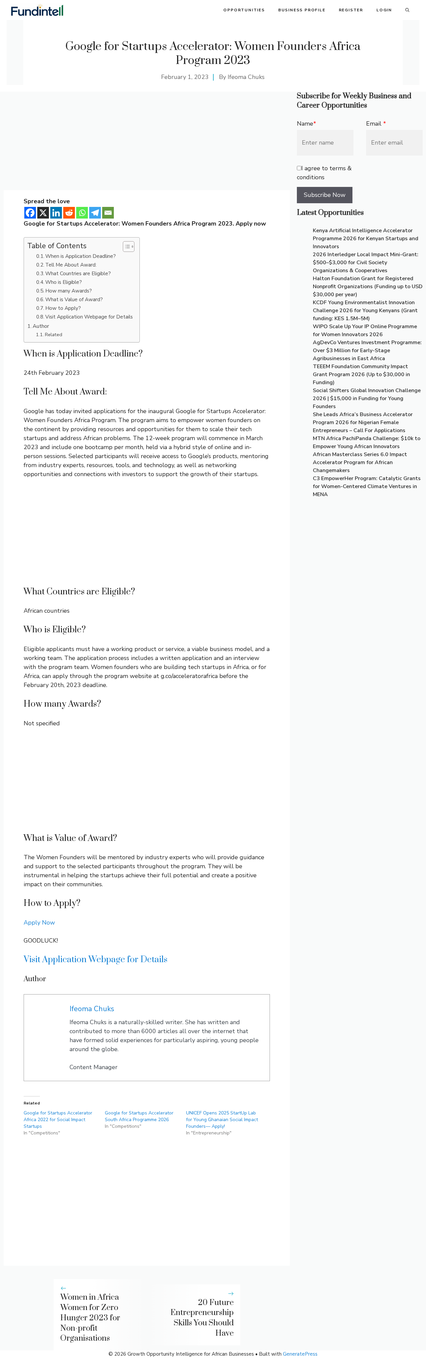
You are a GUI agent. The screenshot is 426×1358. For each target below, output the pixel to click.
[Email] (108, 213)
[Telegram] (95, 213)
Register (351, 10)
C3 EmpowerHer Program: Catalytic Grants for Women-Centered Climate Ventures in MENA (367, 486)
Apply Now (39, 923)
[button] (407, 10)
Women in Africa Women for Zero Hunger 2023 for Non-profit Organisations (90, 1317)
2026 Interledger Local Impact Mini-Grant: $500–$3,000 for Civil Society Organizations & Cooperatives (365, 262)
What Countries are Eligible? (78, 273)
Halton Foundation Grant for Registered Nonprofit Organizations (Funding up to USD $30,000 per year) (368, 286)
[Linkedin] (56, 213)
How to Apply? (63, 308)
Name (306, 124)
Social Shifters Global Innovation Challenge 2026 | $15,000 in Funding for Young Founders (367, 398)
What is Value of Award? (74, 299)
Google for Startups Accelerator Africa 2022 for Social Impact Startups (58, 1119)
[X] (43, 213)
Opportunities (244, 10)
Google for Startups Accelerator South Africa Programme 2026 (139, 1116)
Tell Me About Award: (71, 264)
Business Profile (301, 10)
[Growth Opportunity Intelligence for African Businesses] (37, 10)
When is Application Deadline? (80, 256)
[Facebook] (30, 213)
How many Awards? (68, 290)
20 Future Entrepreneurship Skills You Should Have (202, 1318)
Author (41, 326)
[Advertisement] (146, 141)
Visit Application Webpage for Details (89, 316)
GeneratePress (300, 1354)
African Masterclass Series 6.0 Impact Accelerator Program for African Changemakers (360, 462)
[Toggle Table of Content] (125, 246)
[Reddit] (69, 213)
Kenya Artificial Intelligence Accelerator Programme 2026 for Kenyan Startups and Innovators (365, 238)
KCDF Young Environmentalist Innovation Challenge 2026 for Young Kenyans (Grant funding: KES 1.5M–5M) (365, 310)
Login (384, 10)
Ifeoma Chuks (246, 77)
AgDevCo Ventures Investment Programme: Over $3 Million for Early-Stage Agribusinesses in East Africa (367, 350)
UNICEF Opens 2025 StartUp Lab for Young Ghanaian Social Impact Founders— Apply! (222, 1119)
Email (376, 124)
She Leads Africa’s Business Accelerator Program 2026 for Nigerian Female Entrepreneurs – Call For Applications (363, 422)
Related (53, 334)
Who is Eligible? (63, 282)
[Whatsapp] (82, 213)
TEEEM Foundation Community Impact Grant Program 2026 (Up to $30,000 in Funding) (361, 374)
